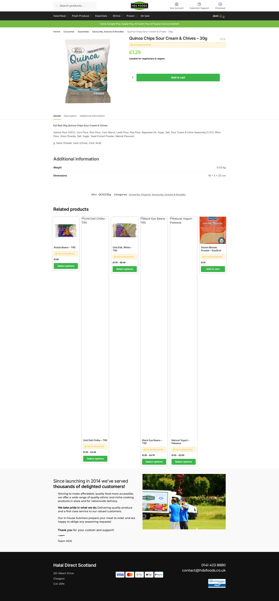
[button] (219, 16)
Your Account (177, 8)
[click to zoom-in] (88, 71)
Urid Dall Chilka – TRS (95, 440)
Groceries (69, 31)
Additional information (92, 115)
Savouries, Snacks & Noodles (108, 31)
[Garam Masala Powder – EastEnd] (213, 230)
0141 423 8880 (213, 565)
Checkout (220, 8)
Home (56, 31)
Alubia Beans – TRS (64, 247)
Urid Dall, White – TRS (122, 249)
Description (70, 115)
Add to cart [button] (213, 269)
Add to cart (178, 77)
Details (57, 115)
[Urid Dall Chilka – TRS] (95, 327)
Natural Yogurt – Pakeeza (181, 442)
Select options (65, 266)
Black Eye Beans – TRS (152, 442)
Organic (146, 194)
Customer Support (199, 8)
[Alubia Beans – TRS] (65, 230)
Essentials (83, 31)
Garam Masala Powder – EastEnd (211, 249)
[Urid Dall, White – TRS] (124, 230)
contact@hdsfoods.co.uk (204, 570)
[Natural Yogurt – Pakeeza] (183, 327)
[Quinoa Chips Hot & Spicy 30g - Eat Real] (221, 39)
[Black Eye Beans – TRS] (154, 327)
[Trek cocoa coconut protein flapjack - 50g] (224, 39)
